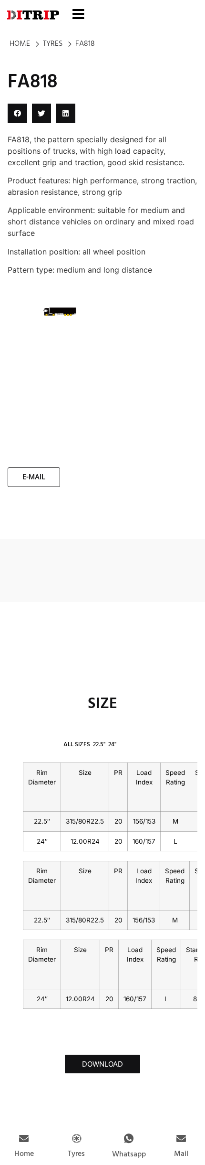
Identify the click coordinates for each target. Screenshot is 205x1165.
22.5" (99, 744)
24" (112, 744)
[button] (17, 113)
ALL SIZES (76, 744)
